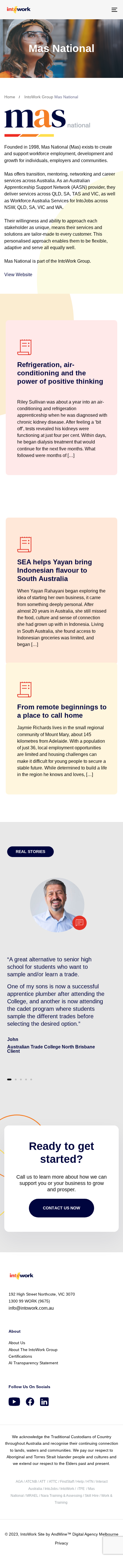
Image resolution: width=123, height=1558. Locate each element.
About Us (17, 1342)
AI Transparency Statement (33, 1363)
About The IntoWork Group (33, 1349)
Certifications (20, 1356)
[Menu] (98, 9)
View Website (18, 274)
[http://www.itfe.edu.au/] (77, 1489)
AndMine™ (60, 1534)
